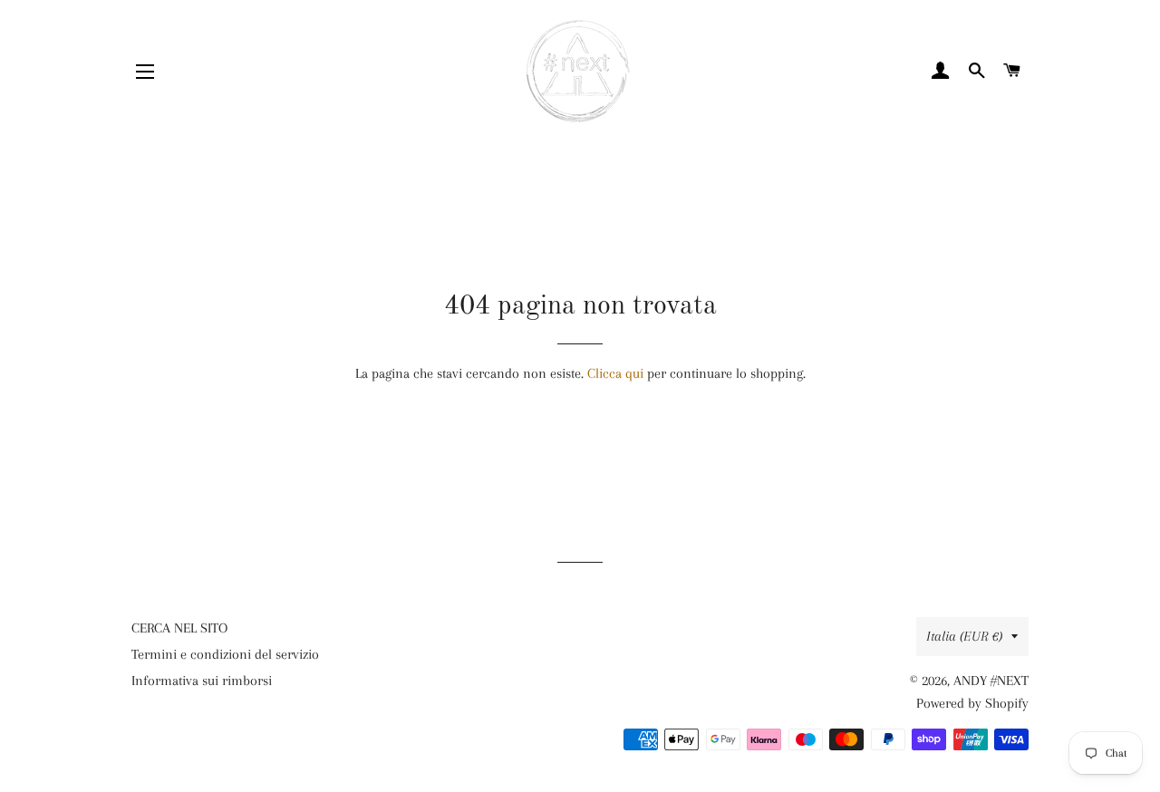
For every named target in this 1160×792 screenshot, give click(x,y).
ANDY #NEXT (991, 680)
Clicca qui (615, 373)
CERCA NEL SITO (179, 628)
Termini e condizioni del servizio (225, 654)
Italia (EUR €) (964, 636)
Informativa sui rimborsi (201, 680)
